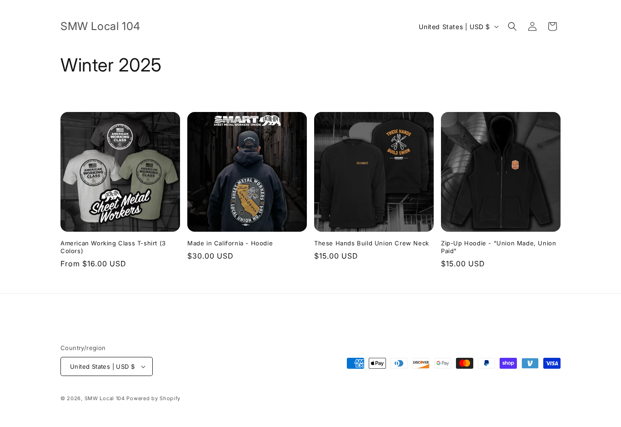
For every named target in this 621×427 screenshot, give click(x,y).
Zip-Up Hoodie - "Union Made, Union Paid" (498, 246)
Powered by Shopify (153, 398)
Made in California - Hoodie (230, 243)
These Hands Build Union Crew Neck (371, 243)
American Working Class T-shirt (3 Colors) (113, 246)
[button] (512, 26)
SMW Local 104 (105, 398)
